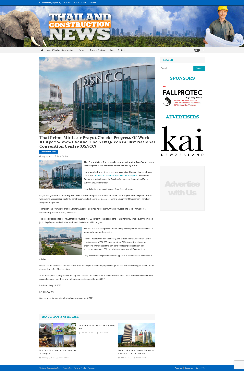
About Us (71, 3)
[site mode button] (197, 50)
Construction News (48, 152)
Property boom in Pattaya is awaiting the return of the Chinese (136, 352)
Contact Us (93, 3)
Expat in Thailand (97, 50)
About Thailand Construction (60, 50)
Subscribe (82, 3)
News (81, 50)
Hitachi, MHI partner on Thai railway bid (97, 327)
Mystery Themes (87, 368)
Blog (112, 50)
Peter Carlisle (62, 156)
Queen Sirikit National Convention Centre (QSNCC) (116, 175)
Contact (121, 50)
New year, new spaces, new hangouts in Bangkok (57, 352)
